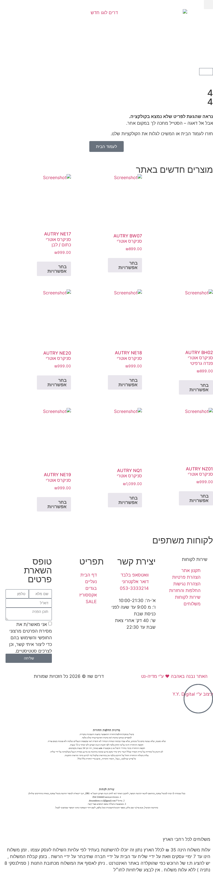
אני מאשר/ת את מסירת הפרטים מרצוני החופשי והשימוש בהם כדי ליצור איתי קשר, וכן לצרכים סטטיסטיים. (30, 637)
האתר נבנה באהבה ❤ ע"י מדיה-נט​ (174, 676)
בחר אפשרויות (128, 265)
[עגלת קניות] (206, 71)
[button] (208, 4)
